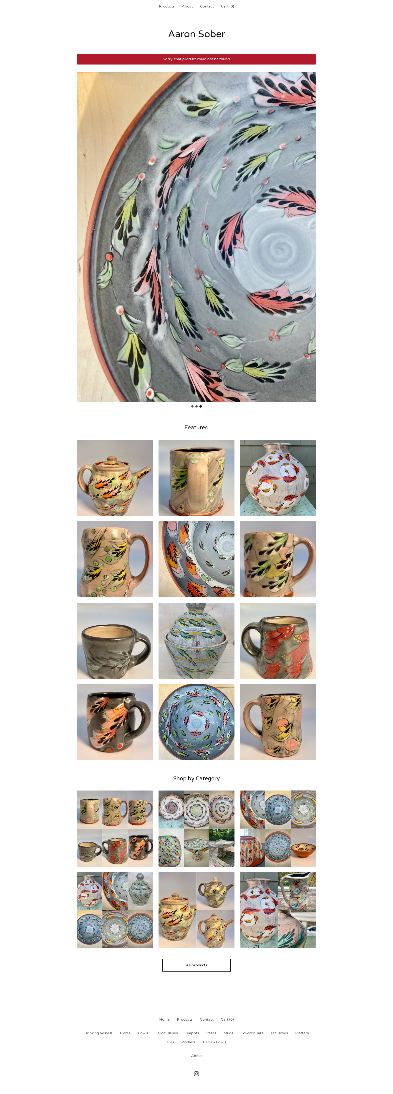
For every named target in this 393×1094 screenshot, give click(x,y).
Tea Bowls (279, 1033)
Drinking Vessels (98, 1033)
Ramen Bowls (214, 1042)
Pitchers (188, 1042)
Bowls (143, 1033)
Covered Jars (252, 1033)
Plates (125, 1033)
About (187, 6)
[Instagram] (196, 1073)
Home (164, 1019)
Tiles (170, 1042)
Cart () (227, 6)
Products (167, 6)
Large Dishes (167, 1033)
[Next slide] (309, 233)
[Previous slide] (83, 233)
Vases (211, 1033)
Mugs (228, 1033)
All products (196, 965)
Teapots (192, 1033)
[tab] (192, 406)
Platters (302, 1033)
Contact (207, 6)
